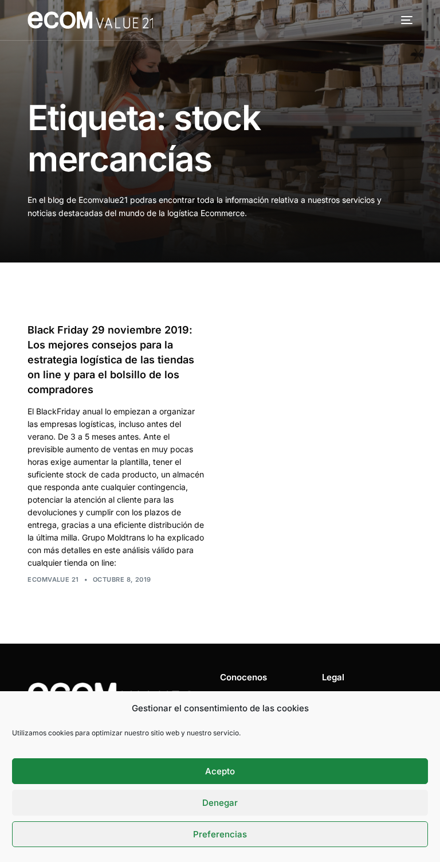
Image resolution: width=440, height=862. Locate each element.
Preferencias (220, 834)
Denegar (220, 802)
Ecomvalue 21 (53, 579)
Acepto (220, 771)
